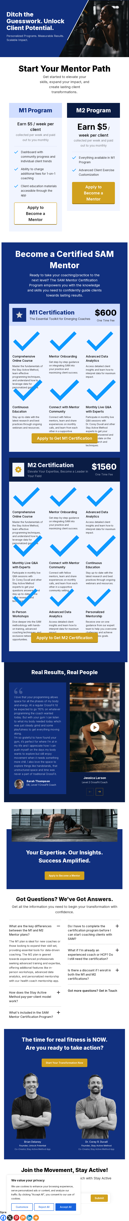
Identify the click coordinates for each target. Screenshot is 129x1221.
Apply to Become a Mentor (35, 213)
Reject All (44, 1207)
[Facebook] (3, 1218)
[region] (44, 1194)
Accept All (66, 1207)
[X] (10, 1218)
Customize (22, 1207)
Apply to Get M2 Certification (64, 637)
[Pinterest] (16, 1218)
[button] (99, 791)
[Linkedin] (29, 1218)
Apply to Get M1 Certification (64, 438)
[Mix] (23, 1218)
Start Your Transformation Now (64, 1062)
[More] (36, 1218)
